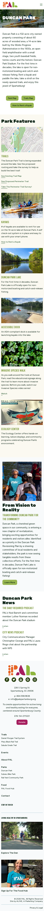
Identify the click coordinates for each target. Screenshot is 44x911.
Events (4, 752)
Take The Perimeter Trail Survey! (16, 187)
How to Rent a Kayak (22, 105)
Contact (5, 795)
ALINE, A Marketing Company (29, 901)
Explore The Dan (9, 852)
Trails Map (28, 98)
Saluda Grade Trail (9, 745)
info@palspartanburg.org (23, 699)
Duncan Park (6, 770)
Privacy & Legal (36, 908)
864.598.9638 (23, 696)
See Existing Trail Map (11, 176)
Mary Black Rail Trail (9, 742)
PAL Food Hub (7, 788)
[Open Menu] (41, 5)
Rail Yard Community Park (12, 777)
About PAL (6, 759)
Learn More (10, 582)
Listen (5, 626)
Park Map (12, 98)
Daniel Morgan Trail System (13, 738)
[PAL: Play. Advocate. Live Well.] (9, 4)
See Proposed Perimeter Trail (15, 181)
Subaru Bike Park (8, 774)
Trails (4, 734)
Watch (4, 393)
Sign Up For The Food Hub (14, 890)
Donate (22, 722)
